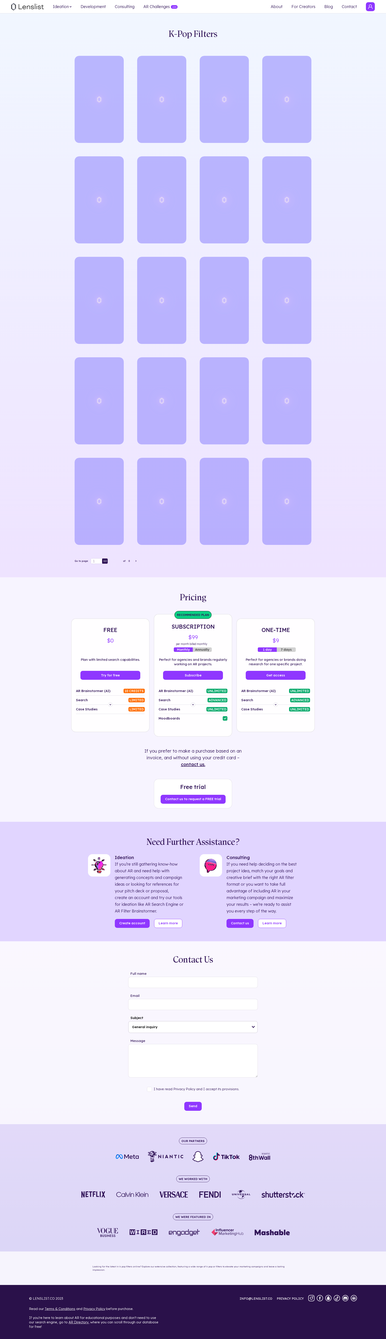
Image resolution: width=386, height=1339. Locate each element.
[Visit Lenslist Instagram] (311, 1298)
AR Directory (78, 1322)
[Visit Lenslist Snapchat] (328, 1298)
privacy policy (290, 1299)
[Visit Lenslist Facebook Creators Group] (354, 1298)
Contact (349, 6)
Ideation (61, 6)
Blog (328, 6)
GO (105, 561)
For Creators (303, 6)
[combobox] (193, 1027)
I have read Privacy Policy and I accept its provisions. (196, 1089)
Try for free (110, 675)
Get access (275, 675)
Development (93, 6)
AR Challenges (156, 6)
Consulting (124, 6)
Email (135, 996)
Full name (138, 973)
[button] (253, 1027)
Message (137, 1041)
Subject (136, 1018)
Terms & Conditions (60, 1309)
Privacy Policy (94, 1309)
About (277, 6)
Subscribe (193, 675)
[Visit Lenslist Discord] (345, 1298)
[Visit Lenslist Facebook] (320, 1298)
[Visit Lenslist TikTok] (337, 1298)
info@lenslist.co (256, 1299)
